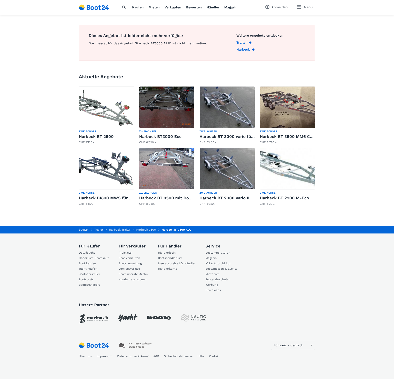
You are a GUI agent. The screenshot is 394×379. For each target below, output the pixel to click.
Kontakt (214, 356)
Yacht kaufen (88, 268)
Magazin (230, 7)
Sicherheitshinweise (178, 356)
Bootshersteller (89, 274)
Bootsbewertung (130, 263)
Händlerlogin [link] (167, 252)
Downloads (213, 290)
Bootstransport (89, 284)
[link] (106, 115)
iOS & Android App (218, 263)
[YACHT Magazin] (127, 318)
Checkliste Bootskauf (94, 258)
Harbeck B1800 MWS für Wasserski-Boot (120, 197)
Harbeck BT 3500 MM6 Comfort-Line (297, 136)
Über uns (85, 356)
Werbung (211, 284)
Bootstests (86, 279)
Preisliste (125, 252)
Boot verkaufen (129, 258)
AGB (156, 356)
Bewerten (194, 7)
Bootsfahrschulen (217, 279)
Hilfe (200, 356)
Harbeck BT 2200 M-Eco (284, 197)
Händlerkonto (167, 268)
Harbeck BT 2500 (96, 136)
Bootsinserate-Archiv (133, 274)
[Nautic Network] (193, 318)
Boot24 (84, 229)
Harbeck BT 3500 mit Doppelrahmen (176, 197)
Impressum (104, 356)
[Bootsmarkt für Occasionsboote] (94, 7)
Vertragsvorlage (129, 268)
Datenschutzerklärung (132, 356)
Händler (213, 7)
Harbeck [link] (243, 49)
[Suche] (124, 7)
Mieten (154, 7)
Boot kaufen (87, 263)
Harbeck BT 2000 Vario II (224, 197)
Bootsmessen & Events (221, 268)
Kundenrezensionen (133, 279)
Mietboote (212, 274)
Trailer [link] (241, 42)
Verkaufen (173, 7)
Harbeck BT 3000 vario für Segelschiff (237, 136)
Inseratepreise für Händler (177, 263)
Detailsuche (87, 252)
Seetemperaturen (217, 252)
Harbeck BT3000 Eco (160, 136)
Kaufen (138, 7)
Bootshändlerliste (170, 258)
